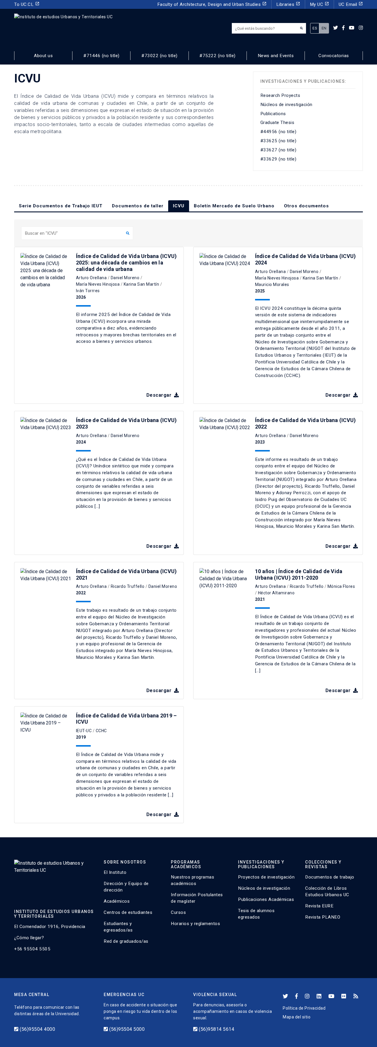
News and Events (276, 55)
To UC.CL (26, 4)
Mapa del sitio (296, 1017)
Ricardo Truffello (128, 586)
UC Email (351, 4)
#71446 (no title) (101, 55)
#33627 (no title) (278, 150)
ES (314, 28)
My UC (319, 4)
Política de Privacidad (304, 1008)
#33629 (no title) (278, 159)
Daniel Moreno (125, 277)
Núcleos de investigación (286, 104)
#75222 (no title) (217, 55)
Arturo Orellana (91, 277)
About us (43, 55)
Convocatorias (333, 55)
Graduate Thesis (277, 122)
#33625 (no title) (278, 140)
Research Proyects (280, 95)
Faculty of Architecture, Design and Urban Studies (212, 4)
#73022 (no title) (159, 55)
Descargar (159, 395)
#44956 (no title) (278, 131)
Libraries (288, 4)
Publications (273, 113)
